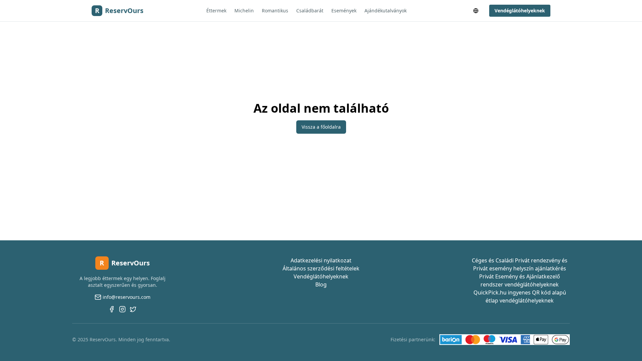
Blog (321, 284)
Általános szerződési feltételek (321, 268)
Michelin (244, 10)
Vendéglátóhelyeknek (520, 10)
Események (343, 10)
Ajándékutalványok (385, 10)
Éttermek (216, 10)
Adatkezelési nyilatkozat (321, 260)
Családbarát (309, 10)
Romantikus (275, 10)
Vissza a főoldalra (321, 127)
